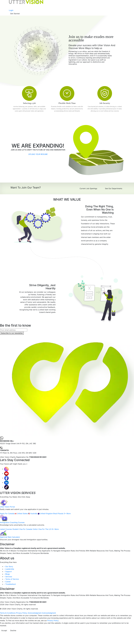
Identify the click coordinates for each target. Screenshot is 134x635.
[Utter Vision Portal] (4, 502)
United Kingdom (46, 513)
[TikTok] (6, 487)
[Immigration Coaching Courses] (4, 518)
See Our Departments (113, 188)
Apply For (4, 513)
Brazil (55, 513)
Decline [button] (13, 630)
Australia (34, 513)
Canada (11, 513)
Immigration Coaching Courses (12, 522)
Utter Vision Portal (7, 507)
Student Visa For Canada (22, 529)
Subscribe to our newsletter (12, 333)
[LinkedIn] (6, 482)
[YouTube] (6, 473)
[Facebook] (6, 478)
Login (11, 10)
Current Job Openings (88, 188)
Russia (61, 513)
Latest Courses (6, 529)
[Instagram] (6, 469)
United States (22, 513)
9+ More (55, 529)
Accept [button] (4, 630)
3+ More (67, 513)
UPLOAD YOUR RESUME (38, 154)
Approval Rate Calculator (10, 537)
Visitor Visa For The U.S (42, 529)
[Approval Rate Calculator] (3, 533)
